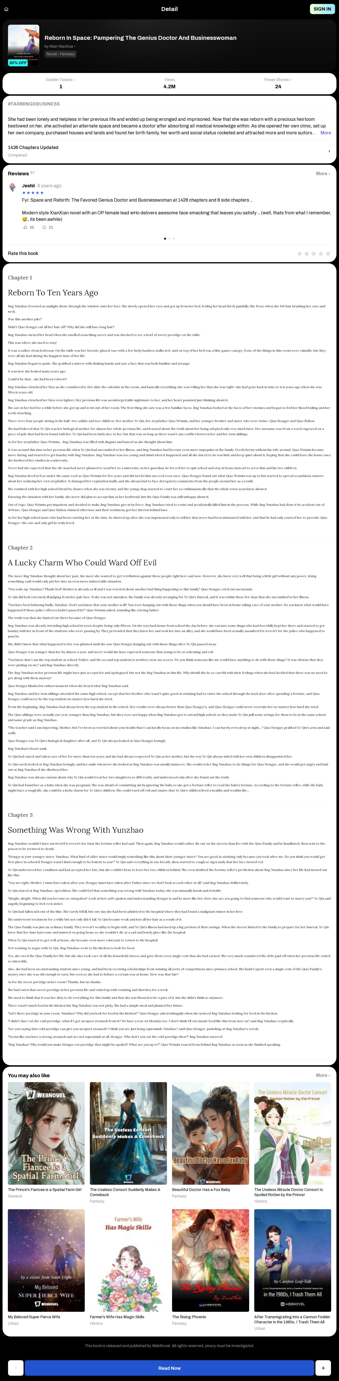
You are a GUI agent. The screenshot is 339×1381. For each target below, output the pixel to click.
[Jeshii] (12, 187)
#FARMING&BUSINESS (34, 104)
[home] (6, 9)
